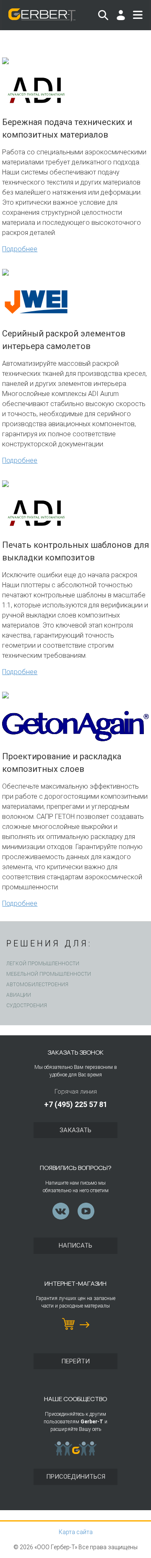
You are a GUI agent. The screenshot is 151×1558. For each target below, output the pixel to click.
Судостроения (26, 1005)
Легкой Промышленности (42, 964)
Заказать (75, 1130)
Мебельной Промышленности (48, 974)
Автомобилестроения (37, 984)
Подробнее (19, 249)
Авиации (18, 995)
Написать (75, 1245)
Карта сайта (76, 1532)
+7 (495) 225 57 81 (75, 1104)
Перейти (75, 1361)
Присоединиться (75, 1476)
